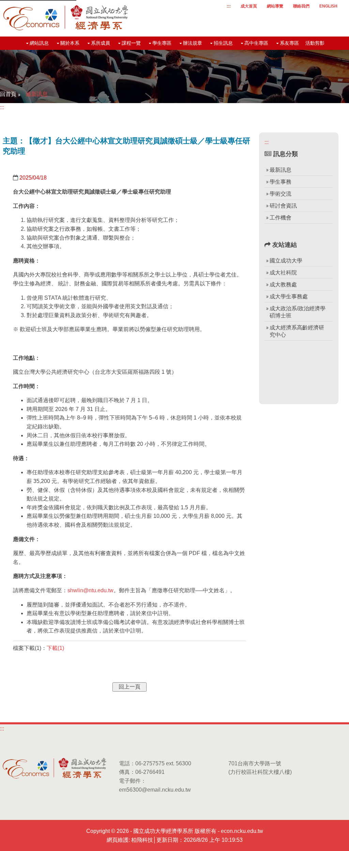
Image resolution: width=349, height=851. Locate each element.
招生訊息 (223, 43)
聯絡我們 (301, 6)
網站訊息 (39, 43)
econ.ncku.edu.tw (242, 831)
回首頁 (8, 94)
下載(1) (55, 648)
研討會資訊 (283, 206)
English (328, 6)
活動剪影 (314, 43)
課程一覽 (131, 43)
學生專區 (161, 43)
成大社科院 (283, 272)
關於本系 (69, 43)
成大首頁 (249, 6)
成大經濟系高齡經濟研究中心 (297, 331)
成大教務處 (283, 284)
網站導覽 (275, 6)
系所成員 (100, 43)
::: (229, 6)
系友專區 (289, 43)
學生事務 (280, 182)
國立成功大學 (286, 261)
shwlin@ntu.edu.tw (90, 590)
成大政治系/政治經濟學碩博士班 (297, 312)
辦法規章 (192, 43)
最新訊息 (37, 94)
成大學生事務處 (289, 296)
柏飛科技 (142, 840)
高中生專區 (256, 43)
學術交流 (280, 194)
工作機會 (280, 218)
